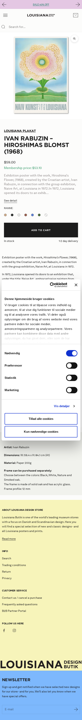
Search (6, 558)
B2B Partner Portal (14, 611)
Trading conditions (14, 565)
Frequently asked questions (19, 604)
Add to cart (41, 230)
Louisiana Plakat (20, 131)
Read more (9, 538)
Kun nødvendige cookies (41, 431)
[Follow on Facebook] (4, 630)
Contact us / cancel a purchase (22, 598)
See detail (10, 200)
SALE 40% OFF (41, 4)
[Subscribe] (76, 709)
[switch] (71, 365)
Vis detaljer (62, 406)
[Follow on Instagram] (14, 630)
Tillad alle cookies (41, 418)
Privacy (7, 578)
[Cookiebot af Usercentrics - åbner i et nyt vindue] (50, 284)
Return (6, 571)
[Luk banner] (76, 285)
